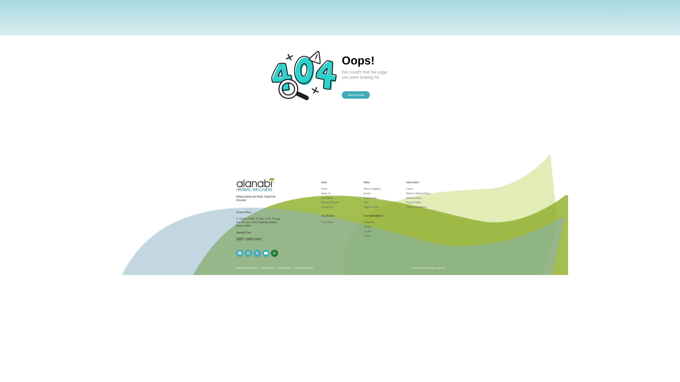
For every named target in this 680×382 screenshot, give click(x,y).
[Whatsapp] (274, 253)
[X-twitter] (257, 253)
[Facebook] (239, 253)
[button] (356, 95)
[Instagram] (248, 253)
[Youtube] (265, 253)
